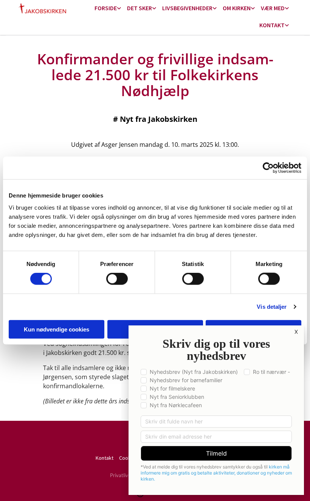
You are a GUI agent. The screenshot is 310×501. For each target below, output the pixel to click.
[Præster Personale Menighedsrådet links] (287, 25)
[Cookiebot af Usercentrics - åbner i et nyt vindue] (268, 168)
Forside (106, 8)
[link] (107, 8)
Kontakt (272, 25)
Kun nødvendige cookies (56, 329)
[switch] (117, 279)
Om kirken (237, 8)
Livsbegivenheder (187, 8)
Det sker (139, 8)
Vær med (273, 8)
